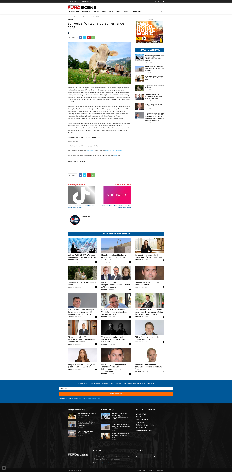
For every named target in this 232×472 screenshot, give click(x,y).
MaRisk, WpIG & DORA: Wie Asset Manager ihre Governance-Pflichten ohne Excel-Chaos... (82, 257)
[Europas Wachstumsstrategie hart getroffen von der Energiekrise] (82, 355)
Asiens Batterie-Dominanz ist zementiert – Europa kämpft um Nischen (148, 366)
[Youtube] (163, 1)
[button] (162, 12)
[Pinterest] (89, 37)
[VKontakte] (154, 456)
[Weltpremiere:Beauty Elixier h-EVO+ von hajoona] (72, 416)
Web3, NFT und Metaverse (113, 151)
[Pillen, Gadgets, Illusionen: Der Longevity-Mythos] (149, 327)
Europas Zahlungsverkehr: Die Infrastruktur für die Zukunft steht (154, 77)
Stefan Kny (104, 262)
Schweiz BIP (75, 161)
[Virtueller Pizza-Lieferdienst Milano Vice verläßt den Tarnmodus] (72, 424)
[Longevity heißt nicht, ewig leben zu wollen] (139, 88)
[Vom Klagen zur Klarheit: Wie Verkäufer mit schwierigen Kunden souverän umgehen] (116, 300)
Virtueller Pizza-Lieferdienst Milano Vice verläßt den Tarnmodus (86, 423)
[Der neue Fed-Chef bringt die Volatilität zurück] (139, 106)
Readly (115, 155)
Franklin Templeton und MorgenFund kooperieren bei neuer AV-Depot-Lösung (153, 96)
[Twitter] (158, 1)
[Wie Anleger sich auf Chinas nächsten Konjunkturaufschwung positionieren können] (82, 327)
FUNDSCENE (74, 33)
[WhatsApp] (93, 37)
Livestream (89, 151)
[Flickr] (145, 456)
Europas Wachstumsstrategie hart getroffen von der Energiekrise (82, 365)
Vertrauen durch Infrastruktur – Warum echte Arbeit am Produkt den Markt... (114, 339)
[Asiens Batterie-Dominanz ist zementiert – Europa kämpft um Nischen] (149, 355)
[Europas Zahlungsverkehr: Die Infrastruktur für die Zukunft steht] (139, 78)
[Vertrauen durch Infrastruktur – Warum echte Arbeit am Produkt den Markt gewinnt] (116, 327)
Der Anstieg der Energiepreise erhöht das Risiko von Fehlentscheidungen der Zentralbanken (113, 367)
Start (69, 16)
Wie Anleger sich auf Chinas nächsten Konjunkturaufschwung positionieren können (81, 339)
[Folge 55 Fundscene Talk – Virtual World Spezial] (72, 433)
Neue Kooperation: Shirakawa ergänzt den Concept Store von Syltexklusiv (154, 68)
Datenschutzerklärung (94, 398)
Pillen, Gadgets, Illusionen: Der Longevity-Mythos (147, 338)
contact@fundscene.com (107, 463)
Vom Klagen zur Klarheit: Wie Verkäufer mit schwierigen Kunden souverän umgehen (115, 312)
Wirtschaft (73, 16)
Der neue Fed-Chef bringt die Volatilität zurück (147, 283)
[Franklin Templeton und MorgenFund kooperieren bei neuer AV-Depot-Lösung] (139, 97)
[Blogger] (137, 456)
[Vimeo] (161, 1)
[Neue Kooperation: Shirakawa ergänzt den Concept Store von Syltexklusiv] (139, 69)
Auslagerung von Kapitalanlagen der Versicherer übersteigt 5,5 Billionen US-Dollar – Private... (81, 312)
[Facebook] (153, 1)
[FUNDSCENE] (69, 33)
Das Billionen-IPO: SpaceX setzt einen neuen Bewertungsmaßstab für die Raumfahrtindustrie (149, 312)
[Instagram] (156, 1)
